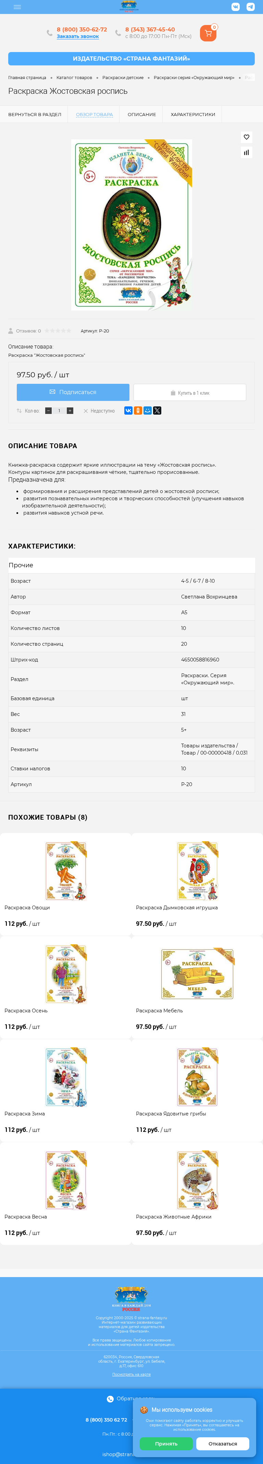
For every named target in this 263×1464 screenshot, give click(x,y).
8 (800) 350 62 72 (106, 1420)
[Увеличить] (131, 225)
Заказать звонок (78, 36)
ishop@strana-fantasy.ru (131, 1454)
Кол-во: (32, 410)
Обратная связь (135, 1399)
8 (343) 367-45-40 (150, 29)
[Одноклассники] (138, 410)
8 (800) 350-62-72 (82, 29)
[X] (157, 410)
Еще (17, 7)
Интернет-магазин (131, 58)
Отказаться (223, 1444)
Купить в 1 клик (194, 392)
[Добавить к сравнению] (246, 152)
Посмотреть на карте (131, 1374)
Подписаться (78, 392)
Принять (166, 1444)
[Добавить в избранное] (246, 137)
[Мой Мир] (147, 410)
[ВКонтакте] (128, 410)
